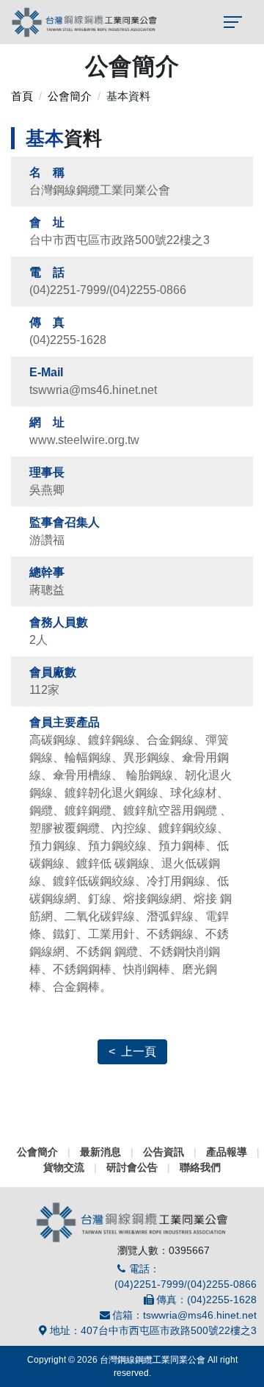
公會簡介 (70, 96)
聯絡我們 (200, 1167)
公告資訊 (163, 1152)
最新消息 (100, 1152)
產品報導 (226, 1152)
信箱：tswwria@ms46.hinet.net (184, 1315)
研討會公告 (132, 1167)
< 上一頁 (132, 1051)
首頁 (22, 96)
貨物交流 (63, 1167)
